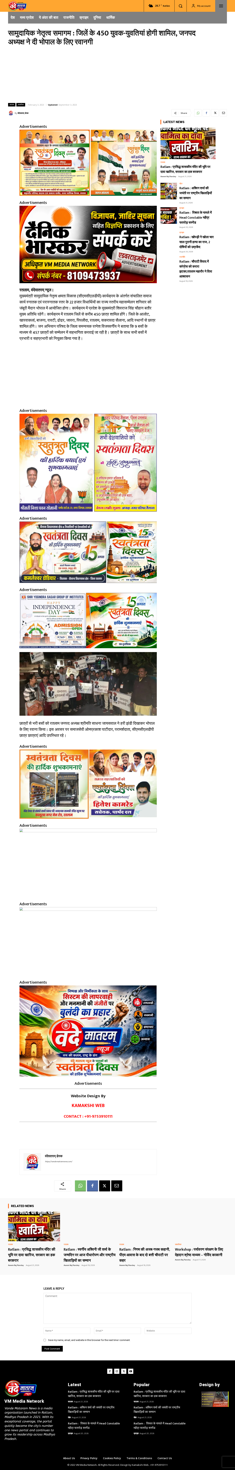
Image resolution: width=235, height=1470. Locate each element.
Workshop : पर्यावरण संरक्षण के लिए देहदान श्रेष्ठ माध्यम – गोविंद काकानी (199, 1252)
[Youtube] (130, 1371)
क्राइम (181, 208)
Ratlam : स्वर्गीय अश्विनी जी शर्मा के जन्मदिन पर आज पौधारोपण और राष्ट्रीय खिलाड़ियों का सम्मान (89, 1255)
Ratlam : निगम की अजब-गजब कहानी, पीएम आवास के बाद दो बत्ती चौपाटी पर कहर (144, 1255)
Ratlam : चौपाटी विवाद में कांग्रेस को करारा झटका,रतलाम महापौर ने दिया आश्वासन (195, 269)
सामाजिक (21, 104)
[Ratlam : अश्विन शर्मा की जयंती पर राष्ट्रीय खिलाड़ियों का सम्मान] (168, 191)
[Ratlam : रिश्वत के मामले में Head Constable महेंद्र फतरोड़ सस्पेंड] (168, 215)
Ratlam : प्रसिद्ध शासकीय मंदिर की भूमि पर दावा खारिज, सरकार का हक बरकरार (185, 169)
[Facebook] (206, 113)
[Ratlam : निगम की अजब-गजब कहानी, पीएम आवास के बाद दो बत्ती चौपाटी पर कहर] (145, 1226)
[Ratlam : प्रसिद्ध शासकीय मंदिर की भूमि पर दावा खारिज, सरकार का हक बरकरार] (188, 143)
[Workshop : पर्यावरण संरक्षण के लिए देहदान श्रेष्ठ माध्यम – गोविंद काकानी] (201, 1226)
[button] (180, 6)
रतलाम (12, 104)
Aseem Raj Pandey (168, 176)
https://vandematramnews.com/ (58, 1161)
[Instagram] (116, 1371)
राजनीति (182, 257)
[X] (214, 113)
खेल (180, 184)
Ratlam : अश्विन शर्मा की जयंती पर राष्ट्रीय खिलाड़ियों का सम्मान (195, 193)
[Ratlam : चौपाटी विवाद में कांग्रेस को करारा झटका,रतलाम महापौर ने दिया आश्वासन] (168, 264)
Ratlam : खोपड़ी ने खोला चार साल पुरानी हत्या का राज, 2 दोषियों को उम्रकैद (196, 242)
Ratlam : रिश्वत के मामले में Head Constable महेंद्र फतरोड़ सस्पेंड (195, 217)
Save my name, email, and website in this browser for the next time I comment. (89, 1340)
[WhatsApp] (198, 113)
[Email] (223, 113)
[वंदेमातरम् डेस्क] (11, 113)
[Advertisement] (117, 74)
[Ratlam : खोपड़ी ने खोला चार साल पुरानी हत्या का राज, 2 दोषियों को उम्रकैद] (168, 240)
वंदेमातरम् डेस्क (23, 113)
